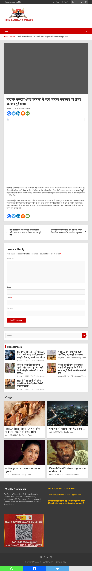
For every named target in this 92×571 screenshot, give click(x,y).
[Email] (28, 113)
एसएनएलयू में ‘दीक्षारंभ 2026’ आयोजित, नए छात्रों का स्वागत (70, 353)
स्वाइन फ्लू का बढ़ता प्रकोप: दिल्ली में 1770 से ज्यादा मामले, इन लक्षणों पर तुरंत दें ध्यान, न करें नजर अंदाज (31, 354)
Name (10, 287)
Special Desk (25, 108)
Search (84, 335)
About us (56, 2)
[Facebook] (9, 113)
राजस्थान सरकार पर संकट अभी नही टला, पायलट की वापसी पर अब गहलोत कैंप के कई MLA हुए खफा (66, 231)
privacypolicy (61, 562)
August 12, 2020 (13, 108)
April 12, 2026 (10, 474)
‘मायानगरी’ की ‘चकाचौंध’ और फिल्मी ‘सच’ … (67, 428)
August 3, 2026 (11, 435)
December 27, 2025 (56, 474)
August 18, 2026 (23, 376)
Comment (11, 258)
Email (9, 298)
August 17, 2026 (64, 376)
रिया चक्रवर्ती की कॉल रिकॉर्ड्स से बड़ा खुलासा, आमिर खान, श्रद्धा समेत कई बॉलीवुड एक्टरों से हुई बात (25, 232)
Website (10, 308)
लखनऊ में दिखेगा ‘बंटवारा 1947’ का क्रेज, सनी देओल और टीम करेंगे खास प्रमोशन (22, 430)
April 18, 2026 (54, 432)
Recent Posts (14, 346)
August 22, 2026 (23, 360)
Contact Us (65, 2)
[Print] (23, 113)
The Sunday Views (38, 360)
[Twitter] (14, 113)
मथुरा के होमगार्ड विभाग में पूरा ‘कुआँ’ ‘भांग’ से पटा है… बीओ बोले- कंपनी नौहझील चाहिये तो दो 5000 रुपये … (30, 369)
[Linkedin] (18, 113)
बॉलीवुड (8, 397)
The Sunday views (46, 562)
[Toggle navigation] (7, 31)
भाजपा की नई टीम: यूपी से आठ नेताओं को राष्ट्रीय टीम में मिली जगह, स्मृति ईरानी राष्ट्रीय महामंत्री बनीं (72, 369)
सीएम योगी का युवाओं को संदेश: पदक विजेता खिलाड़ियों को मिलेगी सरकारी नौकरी (30, 383)
